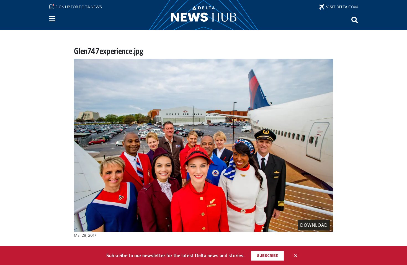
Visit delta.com (341, 6)
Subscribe (267, 255)
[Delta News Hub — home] (203, 15)
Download (314, 225)
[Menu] (52, 19)
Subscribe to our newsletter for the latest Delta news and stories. (175, 255)
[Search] (354, 19)
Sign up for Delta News (78, 6)
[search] (354, 19)
